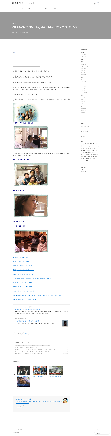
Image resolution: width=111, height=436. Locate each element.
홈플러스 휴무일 (94, 156)
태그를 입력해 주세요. (85, 146)
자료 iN (82, 77)
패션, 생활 (83, 70)
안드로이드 (95, 154)
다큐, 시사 (83, 99)
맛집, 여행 (83, 72)
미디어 (54, 9)
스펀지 (86, 160)
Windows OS (84, 66)
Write (46, 9)
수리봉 (89, 148)
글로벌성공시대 (89, 154)
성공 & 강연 (83, 81)
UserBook (83, 110)
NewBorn (83, 108)
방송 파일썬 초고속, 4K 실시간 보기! (27, 321)
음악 (82, 103)
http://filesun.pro (19, 318)
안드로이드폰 (88, 150)
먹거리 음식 (83, 74)
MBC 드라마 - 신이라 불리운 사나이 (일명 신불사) (27, 353)
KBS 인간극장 (87, 156)
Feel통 (82, 52)
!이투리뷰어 (94, 144)
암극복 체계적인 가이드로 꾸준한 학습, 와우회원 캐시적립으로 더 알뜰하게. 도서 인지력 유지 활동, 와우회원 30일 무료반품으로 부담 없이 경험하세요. (41, 312)
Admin (38, 9)
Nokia (82, 156)
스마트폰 (97, 146)
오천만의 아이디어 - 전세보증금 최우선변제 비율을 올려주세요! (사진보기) (34, 349)
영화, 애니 (83, 97)
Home (13, 9)
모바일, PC (83, 64)
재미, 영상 (83, 88)
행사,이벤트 (83, 90)
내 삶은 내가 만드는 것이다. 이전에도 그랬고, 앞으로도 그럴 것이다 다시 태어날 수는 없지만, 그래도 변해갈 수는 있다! (39, 402)
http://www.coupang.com (22, 306)
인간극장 (93, 152)
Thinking (83, 54)
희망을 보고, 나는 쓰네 (23, 3)
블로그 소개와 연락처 (85, 126)
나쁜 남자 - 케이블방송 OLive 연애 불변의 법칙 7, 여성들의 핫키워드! (32, 345)
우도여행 (82, 158)
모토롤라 (87, 158)
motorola (83, 154)
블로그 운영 (83, 86)
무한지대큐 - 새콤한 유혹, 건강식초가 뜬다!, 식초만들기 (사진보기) (32, 351)
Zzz (82, 115)
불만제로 (93, 148)
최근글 (82, 131)
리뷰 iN (82, 62)
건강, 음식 (83, 101)
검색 (94, 3)
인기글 (86, 131)
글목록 (21, 9)
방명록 (30, 9)
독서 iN (82, 59)
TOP (98, 430)
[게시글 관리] (20, 333)
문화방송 (17, 342)
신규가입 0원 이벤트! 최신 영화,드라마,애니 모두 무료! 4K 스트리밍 (34, 323)
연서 (96, 158)
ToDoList (83, 56)
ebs (94, 158)
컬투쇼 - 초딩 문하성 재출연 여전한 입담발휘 (26, 347)
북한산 (96, 150)
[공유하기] (18, 333)
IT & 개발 (83, 79)
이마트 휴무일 (88, 152)
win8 (91, 158)
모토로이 (82, 152)
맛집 (91, 144)
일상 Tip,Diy (84, 92)
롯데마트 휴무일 (84, 148)
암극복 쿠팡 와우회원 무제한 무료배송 (27, 309)
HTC (93, 150)
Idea (82, 106)
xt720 (82, 144)
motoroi (83, 160)
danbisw (83, 150)
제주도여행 (86, 144)
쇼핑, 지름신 (83, 68)
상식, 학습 (83, 84)
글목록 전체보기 (84, 49)
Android (92, 146)
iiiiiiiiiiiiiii (83, 112)
